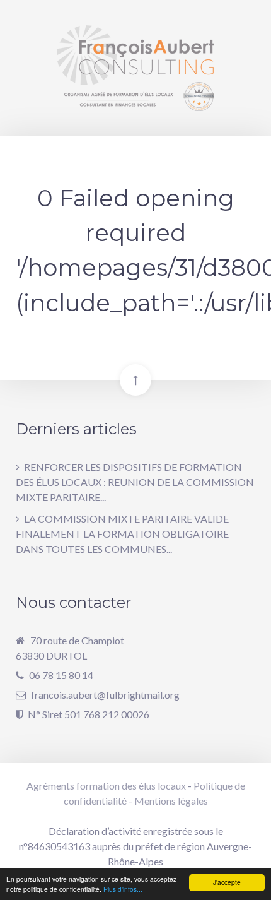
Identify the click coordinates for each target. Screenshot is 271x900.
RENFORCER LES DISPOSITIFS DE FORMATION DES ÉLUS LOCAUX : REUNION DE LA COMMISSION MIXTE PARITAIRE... (135, 482)
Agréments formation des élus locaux (106, 785)
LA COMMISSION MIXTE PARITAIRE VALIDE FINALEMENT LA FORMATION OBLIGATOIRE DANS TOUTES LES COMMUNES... (122, 533)
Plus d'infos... (122, 889)
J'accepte (227, 882)
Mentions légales (171, 801)
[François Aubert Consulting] (135, 68)
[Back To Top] (135, 380)
